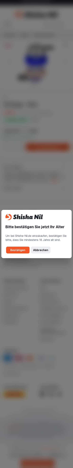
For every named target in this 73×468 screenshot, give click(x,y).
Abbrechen (40, 250)
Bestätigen (17, 250)
